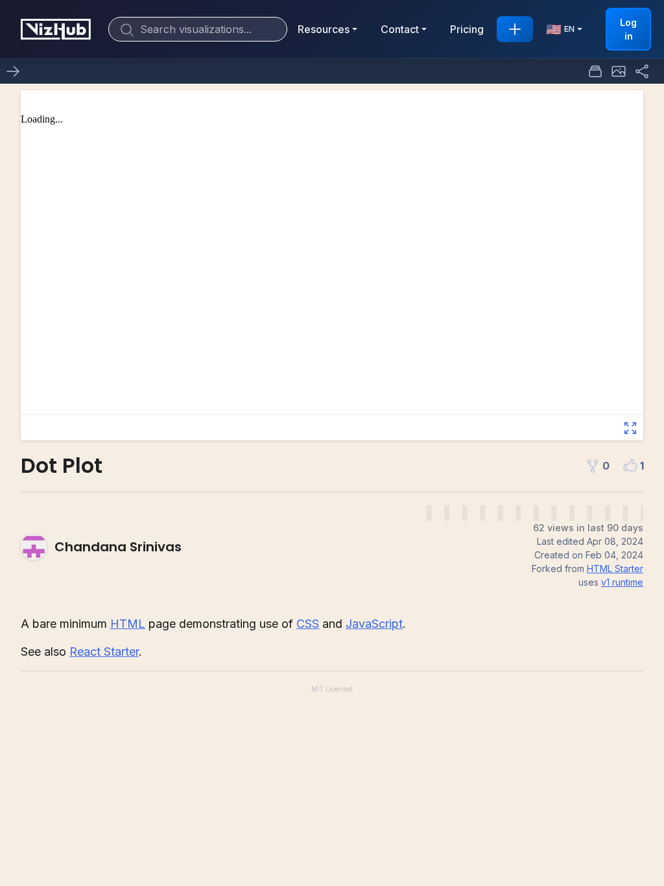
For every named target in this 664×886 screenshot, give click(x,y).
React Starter (104, 651)
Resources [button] (324, 29)
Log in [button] (628, 29)
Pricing (467, 29)
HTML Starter (615, 568)
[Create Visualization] (515, 29)
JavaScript (374, 623)
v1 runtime (622, 582)
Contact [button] (400, 29)
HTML (127, 623)
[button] (618, 71)
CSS (307, 623)
